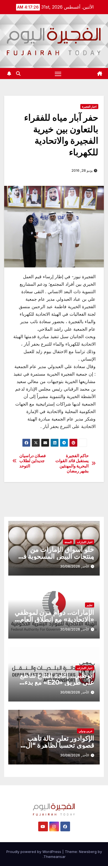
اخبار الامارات (84, 542)
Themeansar (54, 856)
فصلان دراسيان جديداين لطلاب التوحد (32, 461)
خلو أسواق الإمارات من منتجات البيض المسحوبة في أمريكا (56, 556)
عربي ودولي (85, 731)
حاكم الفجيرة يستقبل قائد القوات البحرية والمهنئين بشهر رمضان (72, 463)
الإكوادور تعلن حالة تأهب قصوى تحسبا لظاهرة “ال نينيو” (60, 745)
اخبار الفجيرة (89, 106)
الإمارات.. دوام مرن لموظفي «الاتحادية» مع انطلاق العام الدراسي (54, 619)
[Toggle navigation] (58, 73)
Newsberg (88, 851)
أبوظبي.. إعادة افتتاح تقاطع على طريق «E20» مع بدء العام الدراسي (57, 682)
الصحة (68, 542)
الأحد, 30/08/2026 (74, 566)
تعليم (89, 605)
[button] (18, 73)
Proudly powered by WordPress (34, 851)
